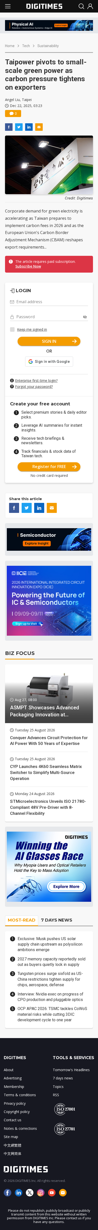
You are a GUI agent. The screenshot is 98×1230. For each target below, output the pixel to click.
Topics (58, 1086)
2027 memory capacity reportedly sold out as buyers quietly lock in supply (51, 962)
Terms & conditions (20, 1094)
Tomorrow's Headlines (71, 1069)
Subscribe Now (28, 266)
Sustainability (48, 46)
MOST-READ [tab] (21, 920)
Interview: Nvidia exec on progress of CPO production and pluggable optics (50, 997)
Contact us (12, 1119)
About (9, 1069)
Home (10, 46)
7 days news (63, 1078)
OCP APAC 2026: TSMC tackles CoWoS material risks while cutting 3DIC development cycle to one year (52, 1014)
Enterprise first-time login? (36, 380)
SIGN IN (49, 341)
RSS (56, 1094)
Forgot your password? (34, 386)
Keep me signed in (32, 329)
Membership (14, 1086)
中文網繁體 (12, 1145)
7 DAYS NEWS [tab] (56, 920)
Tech (26, 46)
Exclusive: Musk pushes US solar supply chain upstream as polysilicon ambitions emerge (50, 944)
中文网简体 (12, 1153)
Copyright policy (17, 1111)
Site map (11, 1136)
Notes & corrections (20, 1128)
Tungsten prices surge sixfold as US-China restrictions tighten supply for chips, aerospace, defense (50, 979)
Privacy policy (15, 1103)
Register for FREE (49, 466)
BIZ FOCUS (20, 653)
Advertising (13, 1078)
